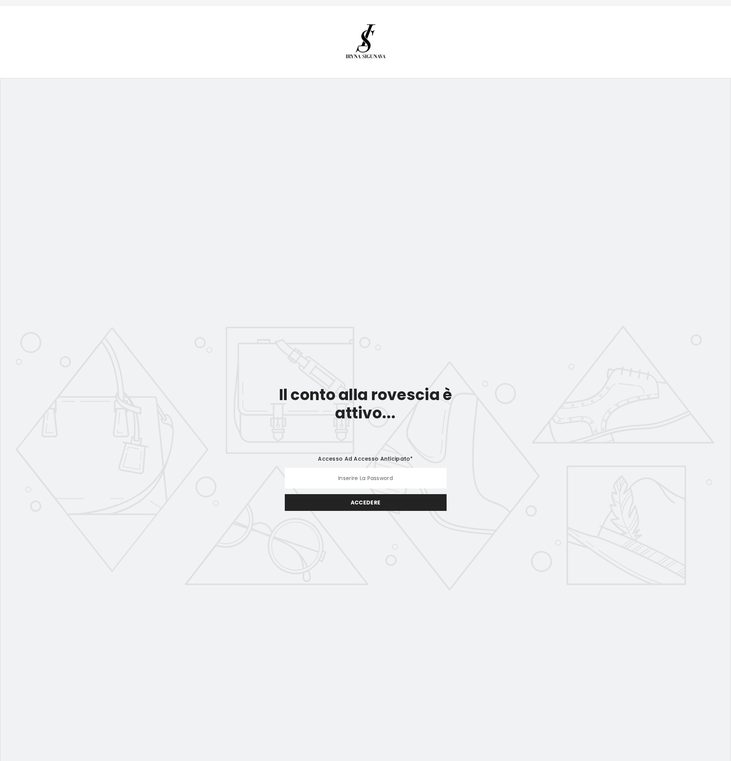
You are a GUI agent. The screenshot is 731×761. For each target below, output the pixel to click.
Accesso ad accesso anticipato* (365, 459)
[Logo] (365, 41)
